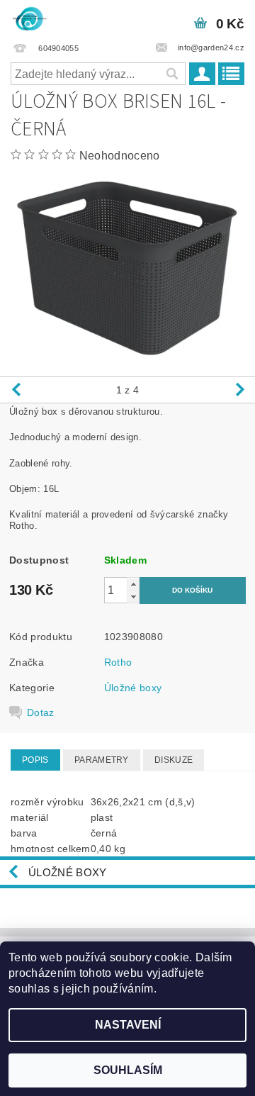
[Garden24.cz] (29, 18)
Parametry (101, 760)
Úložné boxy (133, 687)
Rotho (118, 662)
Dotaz (41, 712)
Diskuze (173, 760)
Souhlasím (128, 1070)
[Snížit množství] (133, 596)
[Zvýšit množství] (133, 584)
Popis (35, 760)
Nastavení (128, 1025)
